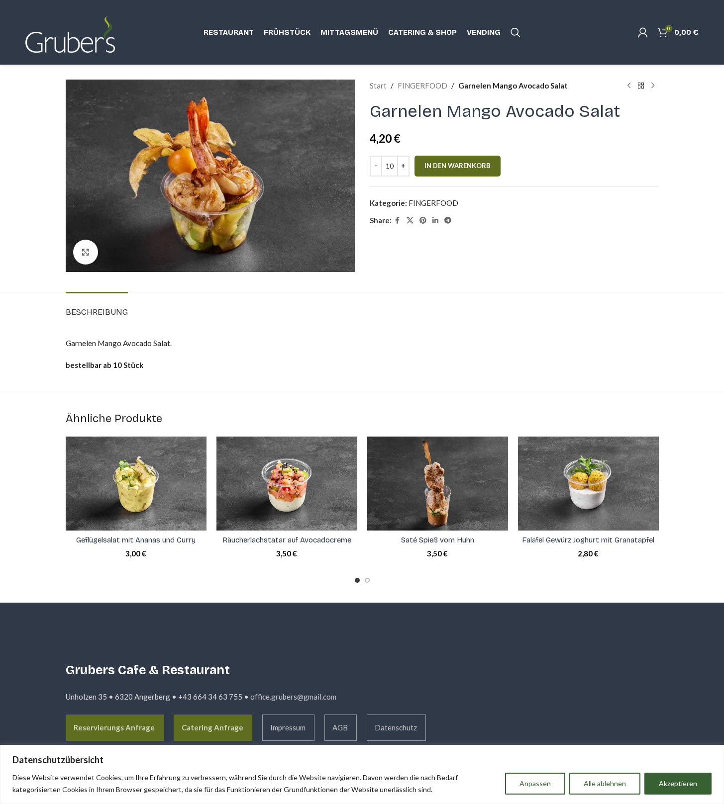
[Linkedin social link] (435, 220)
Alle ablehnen (605, 783)
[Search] (515, 32)
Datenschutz (396, 727)
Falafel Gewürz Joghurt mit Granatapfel (588, 540)
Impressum (288, 727)
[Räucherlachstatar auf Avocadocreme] (286, 483)
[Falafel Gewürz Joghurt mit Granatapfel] (588, 484)
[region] (362, 774)
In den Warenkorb (457, 166)
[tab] (97, 307)
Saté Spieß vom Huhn (437, 540)
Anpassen (535, 783)
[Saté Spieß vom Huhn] (437, 483)
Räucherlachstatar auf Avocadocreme (286, 540)
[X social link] (410, 220)
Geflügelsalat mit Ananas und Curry (136, 540)
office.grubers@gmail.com (293, 696)
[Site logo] (75, 31)
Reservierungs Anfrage (114, 727)
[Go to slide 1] (357, 580)
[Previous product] (629, 85)
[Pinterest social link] (422, 220)
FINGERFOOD (422, 85)
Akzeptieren (678, 783)
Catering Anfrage (212, 727)
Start (378, 85)
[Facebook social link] (398, 220)
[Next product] (653, 85)
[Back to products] (641, 85)
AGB (340, 727)
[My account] (643, 32)
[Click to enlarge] (85, 252)
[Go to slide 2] (367, 580)
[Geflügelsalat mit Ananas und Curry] (136, 483)
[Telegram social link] (447, 220)
